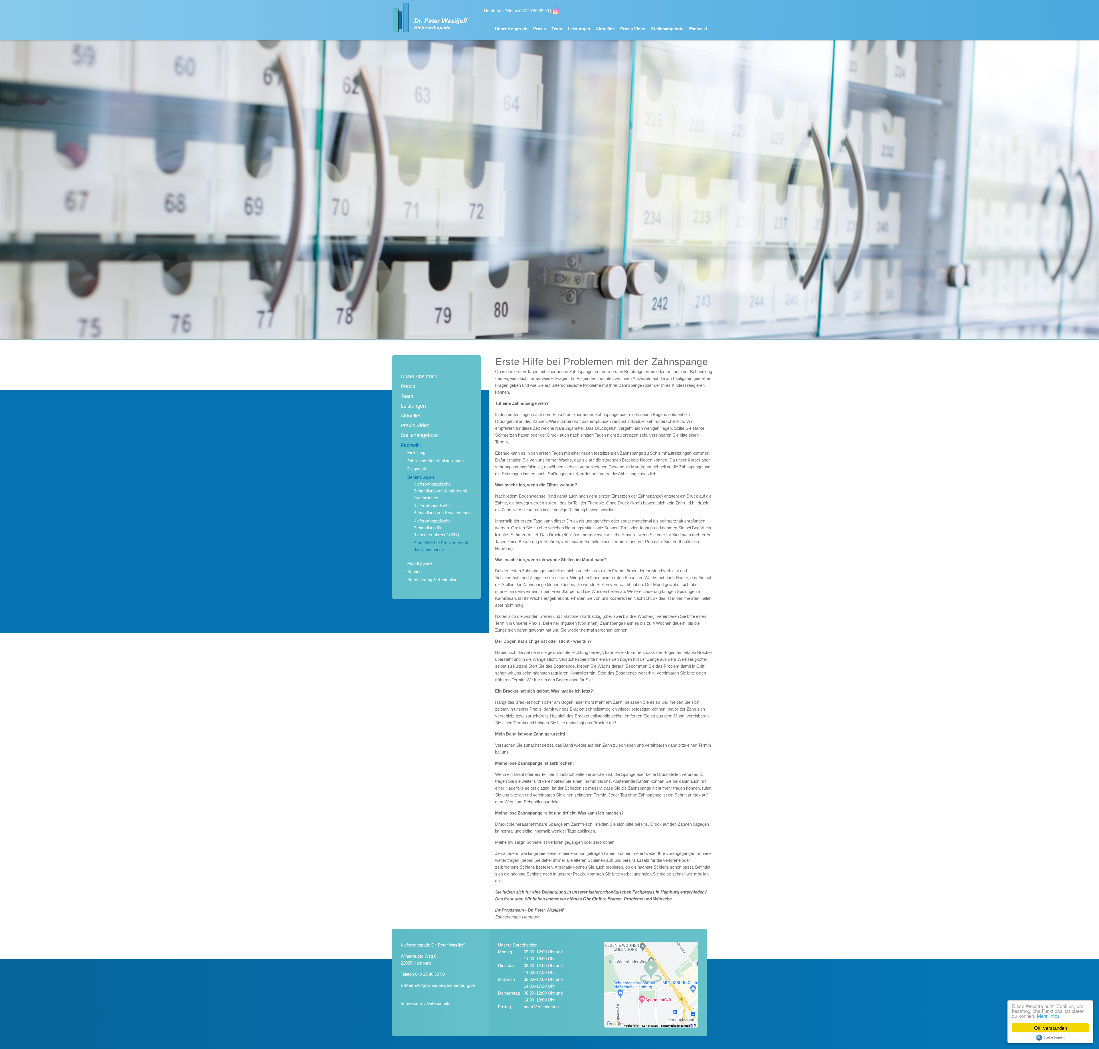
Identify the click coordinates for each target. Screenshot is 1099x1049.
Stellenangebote (667, 28)
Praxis (539, 28)
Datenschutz (438, 1003)
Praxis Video (632, 28)
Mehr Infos (1048, 1015)
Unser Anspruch (511, 28)
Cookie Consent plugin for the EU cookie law (1050, 1037)
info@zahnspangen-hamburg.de (445, 985)
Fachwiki (698, 28)
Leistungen (579, 28)
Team (557, 28)
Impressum (411, 1003)
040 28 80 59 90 (430, 974)
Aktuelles (605, 28)
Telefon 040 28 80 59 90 (527, 10)
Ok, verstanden (1050, 1027)
